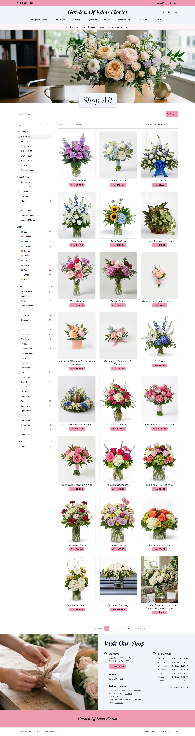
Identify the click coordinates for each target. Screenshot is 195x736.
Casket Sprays (124, 20)
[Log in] (169, 12)
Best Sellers (59, 20)
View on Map (118, 666)
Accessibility (164, 732)
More (160, 20)
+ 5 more (119, 702)
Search (173, 114)
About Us (161, 3)
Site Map (175, 732)
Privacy (154, 732)
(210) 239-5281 (26, 3)
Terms (146, 732)
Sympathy (92, 20)
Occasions (143, 20)
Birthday (76, 20)
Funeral (107, 20)
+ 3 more (128, 693)
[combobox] (165, 125)
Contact (173, 3)
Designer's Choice (38, 20)
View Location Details (176, 687)
